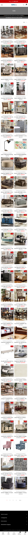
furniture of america (7, 40)
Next (20, 500)
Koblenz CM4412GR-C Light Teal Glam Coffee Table (13, 248)
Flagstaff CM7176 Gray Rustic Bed (9, 380)
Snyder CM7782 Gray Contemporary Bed (10, 474)
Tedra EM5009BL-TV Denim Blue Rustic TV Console (13, 229)
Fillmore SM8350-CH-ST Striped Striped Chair (11, 79)
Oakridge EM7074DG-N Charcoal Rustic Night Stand (13, 286)
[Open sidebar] (1, 269)
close (26, 1)
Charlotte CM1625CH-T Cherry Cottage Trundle (12, 342)
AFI (7, 359)
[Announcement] (13, 1)
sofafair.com (14, 530)
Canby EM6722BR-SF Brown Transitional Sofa (11, 211)
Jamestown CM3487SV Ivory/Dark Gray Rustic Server (13, 436)
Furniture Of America (20, 96)
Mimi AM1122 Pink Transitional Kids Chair (10, 455)
